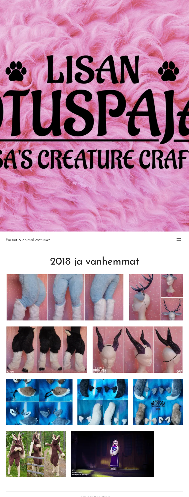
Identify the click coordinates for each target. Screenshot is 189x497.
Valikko (178, 240)
